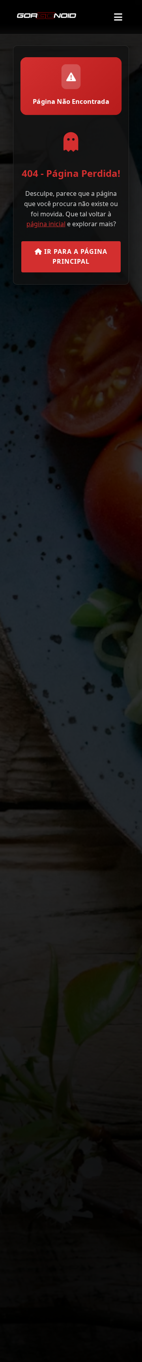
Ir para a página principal (74, 256)
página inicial (45, 223)
